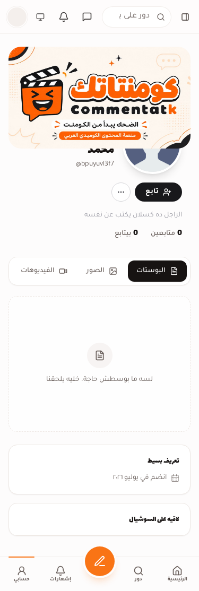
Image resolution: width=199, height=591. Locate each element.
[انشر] (100, 561)
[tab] (157, 271)
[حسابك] (17, 17)
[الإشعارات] (63, 17)
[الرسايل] (87, 17)
